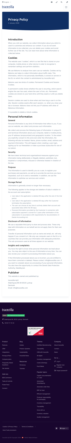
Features (4, 345)
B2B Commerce (7, 377)
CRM (3, 348)
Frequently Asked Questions (7, 364)
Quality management (43, 417)
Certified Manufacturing (44, 345)
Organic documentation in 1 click (44, 376)
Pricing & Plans (6, 355)
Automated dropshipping (41, 382)
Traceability (40, 348)
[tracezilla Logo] (7, 309)
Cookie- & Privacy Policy (10, 426)
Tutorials (22, 368)
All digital (39, 355)
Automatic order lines (43, 386)
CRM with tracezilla (42, 352)
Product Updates (25, 348)
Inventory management (44, 359)
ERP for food (40, 390)
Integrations (5, 352)
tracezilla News (24, 355)
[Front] (8, 7)
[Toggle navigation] (66, 7)
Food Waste (40, 366)
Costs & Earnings (42, 362)
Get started (5, 368)
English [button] (6, 2)
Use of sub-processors (9, 430)
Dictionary (23, 365)
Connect (4, 388)
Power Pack (5, 384)
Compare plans (6, 359)
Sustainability (24, 352)
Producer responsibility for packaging (44, 398)
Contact (56, 348)
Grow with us (41, 410)
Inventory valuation (42, 413)
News (56, 352)
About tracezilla (59, 345)
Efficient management (43, 394)
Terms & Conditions (27, 426)
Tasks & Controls (7, 381)
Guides (22, 345)
